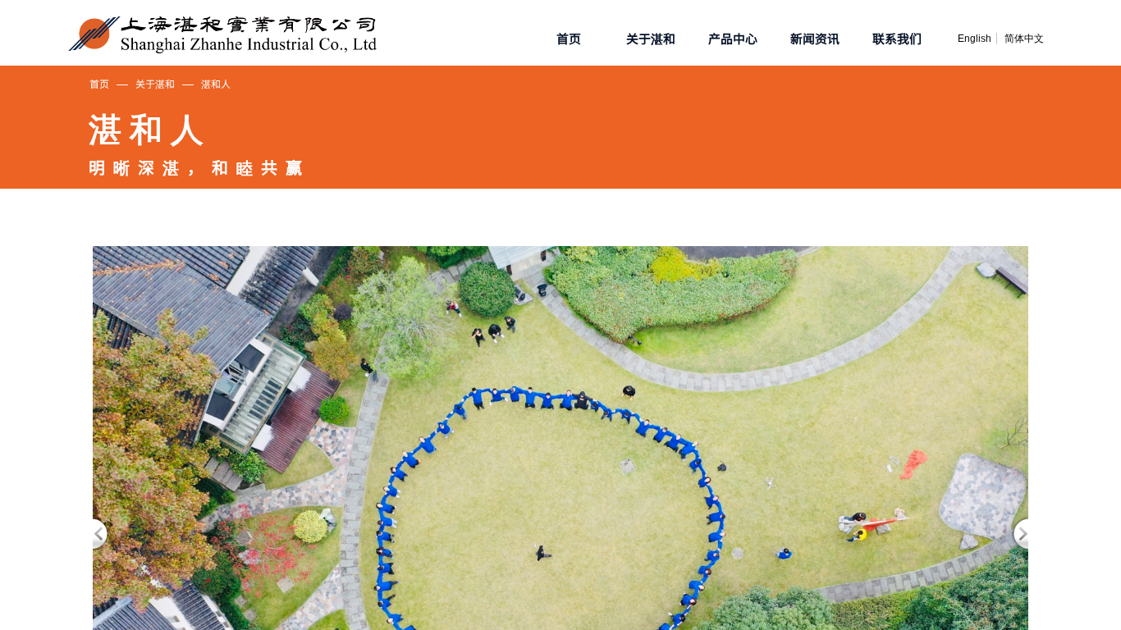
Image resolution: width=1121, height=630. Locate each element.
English (974, 38)
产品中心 (732, 38)
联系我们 (897, 38)
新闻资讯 (815, 38)
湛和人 (216, 83)
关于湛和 (155, 83)
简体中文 (1024, 38)
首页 (99, 83)
